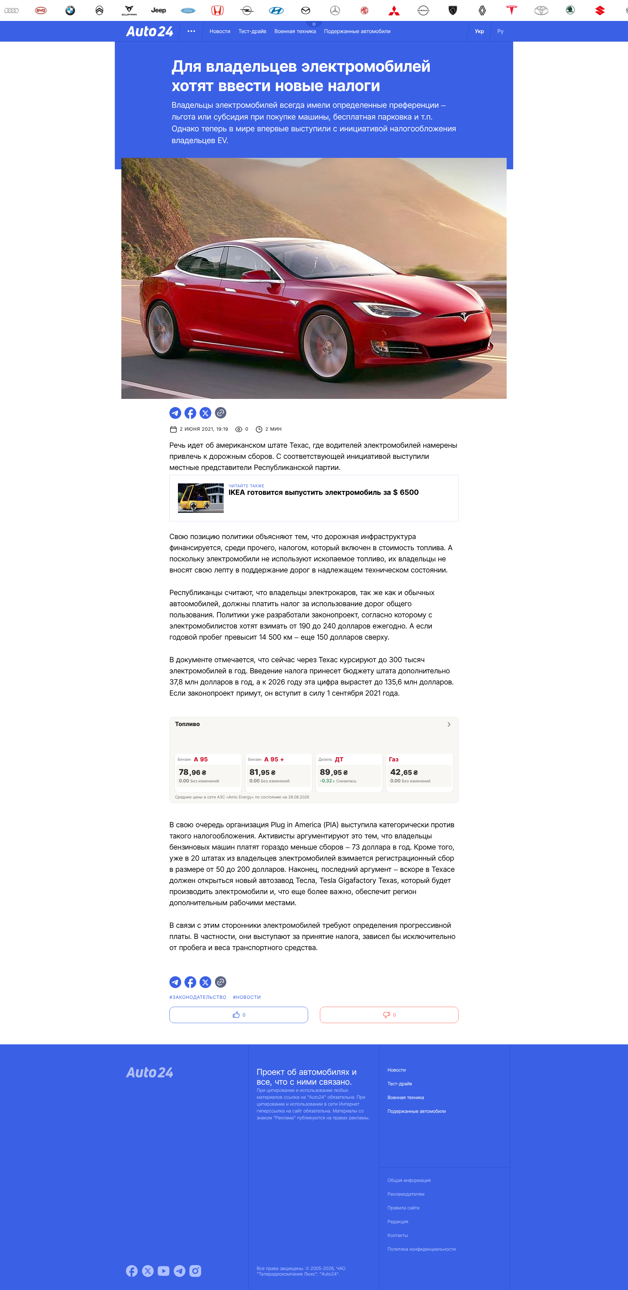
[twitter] (205, 413)
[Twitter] (148, 1271)
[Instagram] (195, 1271)
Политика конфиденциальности (422, 1249)
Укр (479, 31)
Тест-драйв (252, 31)
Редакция (398, 1222)
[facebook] (190, 413)
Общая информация (409, 1180)
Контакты (398, 1235)
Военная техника (295, 31)
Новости (220, 31)
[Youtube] (163, 1271)
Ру (500, 31)
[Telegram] (179, 1271)
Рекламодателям (406, 1194)
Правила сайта (404, 1208)
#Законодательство (197, 997)
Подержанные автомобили (357, 31)
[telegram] (175, 413)
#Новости (247, 997)
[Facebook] (132, 1271)
